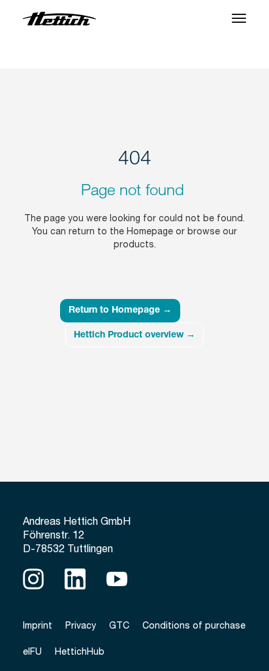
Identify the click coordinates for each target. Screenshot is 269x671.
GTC (119, 625)
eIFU (32, 651)
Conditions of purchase (193, 625)
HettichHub (79, 651)
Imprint (37, 625)
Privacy (80, 625)
